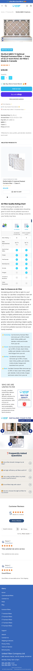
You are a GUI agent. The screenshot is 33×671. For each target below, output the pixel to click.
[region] (16, 252)
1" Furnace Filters (7, 613)
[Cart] (31, 6)
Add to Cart (16, 89)
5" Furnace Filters (7, 626)
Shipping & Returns (7, 641)
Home (3, 592)
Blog (3, 605)
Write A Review (16, 521)
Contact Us (5, 599)
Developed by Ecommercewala (22, 669)
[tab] (7, 197)
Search (4, 634)
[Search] (6, 6)
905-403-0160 (6, 663)
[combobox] (24, 534)
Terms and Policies (16, 667)
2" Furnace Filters (7, 617)
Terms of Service (7, 647)
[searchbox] (9, 529)
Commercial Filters (7, 595)
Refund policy (6, 650)
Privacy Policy (6, 644)
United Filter (9, 669)
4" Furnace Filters (7, 623)
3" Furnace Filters (7, 620)
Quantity (3, 74)
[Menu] (2, 6)
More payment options (17, 99)
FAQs (3, 602)
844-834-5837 (6, 665)
